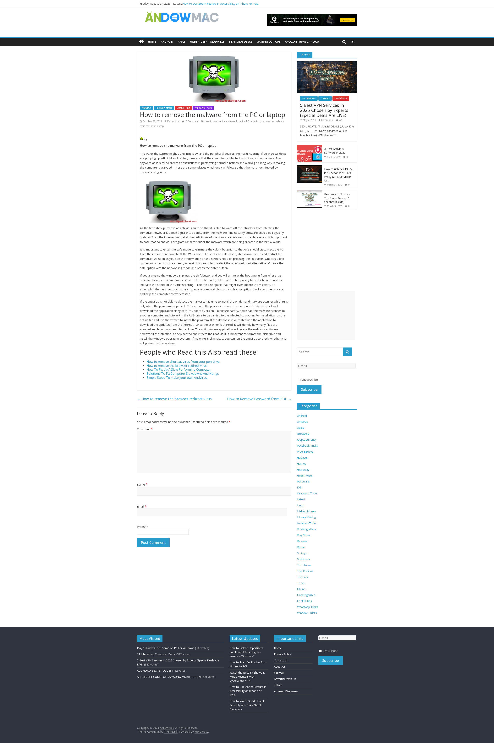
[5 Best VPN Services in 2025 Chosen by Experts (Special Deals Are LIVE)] (327, 63)
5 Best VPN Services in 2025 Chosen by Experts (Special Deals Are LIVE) (324, 110)
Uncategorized (306, 595)
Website (142, 527)
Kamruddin (173, 121)
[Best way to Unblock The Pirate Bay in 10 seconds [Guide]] (309, 192)
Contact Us (281, 660)
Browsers (303, 433)
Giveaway (303, 469)
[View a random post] (353, 42)
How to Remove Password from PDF (259, 398)
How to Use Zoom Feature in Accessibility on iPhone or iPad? (221, 3)
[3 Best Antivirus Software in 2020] (309, 147)
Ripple (301, 547)
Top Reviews (309, 98)
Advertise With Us (285, 679)
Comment (144, 429)
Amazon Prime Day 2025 (302, 41)
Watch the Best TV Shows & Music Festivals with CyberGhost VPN (247, 676)
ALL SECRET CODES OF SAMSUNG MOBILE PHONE (169, 677)
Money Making (306, 517)
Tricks (301, 583)
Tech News (304, 565)
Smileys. (302, 553)
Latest (301, 499)
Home (152, 41)
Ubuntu (301, 589)
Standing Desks (240, 41)
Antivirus (146, 108)
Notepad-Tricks (306, 523)
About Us (280, 666)
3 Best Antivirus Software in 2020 (334, 150)
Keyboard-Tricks (307, 493)
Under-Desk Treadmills (207, 41)
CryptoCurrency (306, 439)
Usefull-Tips (183, 108)
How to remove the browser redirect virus (174, 398)
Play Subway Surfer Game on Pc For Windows (165, 648)
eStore (278, 685)
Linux (300, 505)
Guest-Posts (305, 475)
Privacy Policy (282, 654)
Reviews (302, 541)
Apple (181, 41)
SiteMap (279, 673)
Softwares (303, 559)
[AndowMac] (182, 13)
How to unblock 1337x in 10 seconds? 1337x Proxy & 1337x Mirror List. (338, 174)
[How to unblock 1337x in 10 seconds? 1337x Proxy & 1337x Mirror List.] (309, 167)
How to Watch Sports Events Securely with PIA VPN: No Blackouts (248, 705)
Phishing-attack (164, 108)
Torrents (325, 98)
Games (301, 463)
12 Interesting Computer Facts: (156, 654)
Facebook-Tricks (307, 445)
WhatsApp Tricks (307, 607)
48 (340, 120)
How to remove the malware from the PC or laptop (232, 121)
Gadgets (302, 457)
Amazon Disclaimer (286, 691)
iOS (299, 487)
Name (142, 484)
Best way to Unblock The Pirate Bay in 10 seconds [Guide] (337, 198)
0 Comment (192, 121)
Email (141, 506)
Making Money (306, 511)
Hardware (303, 481)
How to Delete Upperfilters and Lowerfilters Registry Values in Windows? (246, 652)
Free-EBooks (305, 451)
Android (167, 41)
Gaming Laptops (268, 41)
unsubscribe (309, 379)
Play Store (303, 535)
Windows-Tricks (203, 108)
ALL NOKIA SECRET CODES (154, 670)
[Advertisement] (326, 315)
